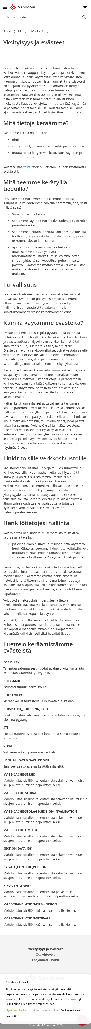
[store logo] (22, 7)
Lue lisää (11, 1016)
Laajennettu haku (45, 960)
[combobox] (45, 17)
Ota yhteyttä (45, 954)
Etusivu (8, 31)
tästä (27, 167)
